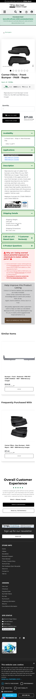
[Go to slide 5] (21, 70)
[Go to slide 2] (13, 70)
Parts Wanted (6, 559)
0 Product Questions (12, 246)
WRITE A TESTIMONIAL (18, 504)
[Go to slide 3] (16, 70)
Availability (8, 133)
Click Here (27, 1)
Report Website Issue (9, 626)
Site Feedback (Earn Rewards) (11, 566)
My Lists (4, 596)
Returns (4, 603)
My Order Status (7, 594)
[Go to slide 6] (24, 70)
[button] (18, 679)
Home (4, 549)
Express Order (6, 591)
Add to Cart (12, 115)
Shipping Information (8, 601)
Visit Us (4, 573)
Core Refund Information (9, 606)
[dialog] (18, 680)
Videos (4, 551)
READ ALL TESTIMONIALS (18, 510)
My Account (5, 598)
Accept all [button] (9, 695)
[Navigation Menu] (4, 12)
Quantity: (5, 105)
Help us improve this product (18, 320)
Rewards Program (7, 556)
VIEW (19, 389)
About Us (5, 568)
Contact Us (5, 571)
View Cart (5, 586)
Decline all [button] (26, 695)
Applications (8, 150)
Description (8, 166)
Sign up (18, 536)
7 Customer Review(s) (16, 238)
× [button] (34, 663)
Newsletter (5, 554)
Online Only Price (28, 119)
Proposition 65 (14, 265)
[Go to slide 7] (27, 70)
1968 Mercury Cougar (12, 159)
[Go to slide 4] (19, 70)
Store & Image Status (10, 619)
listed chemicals (19, 272)
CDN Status (6, 624)
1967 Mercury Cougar (12, 157)
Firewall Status (8, 621)
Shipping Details (10, 213)
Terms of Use (6, 563)
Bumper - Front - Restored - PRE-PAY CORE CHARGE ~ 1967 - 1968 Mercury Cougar (17, 378)
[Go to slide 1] (10, 70)
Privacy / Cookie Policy (8, 561)
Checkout (5, 589)
